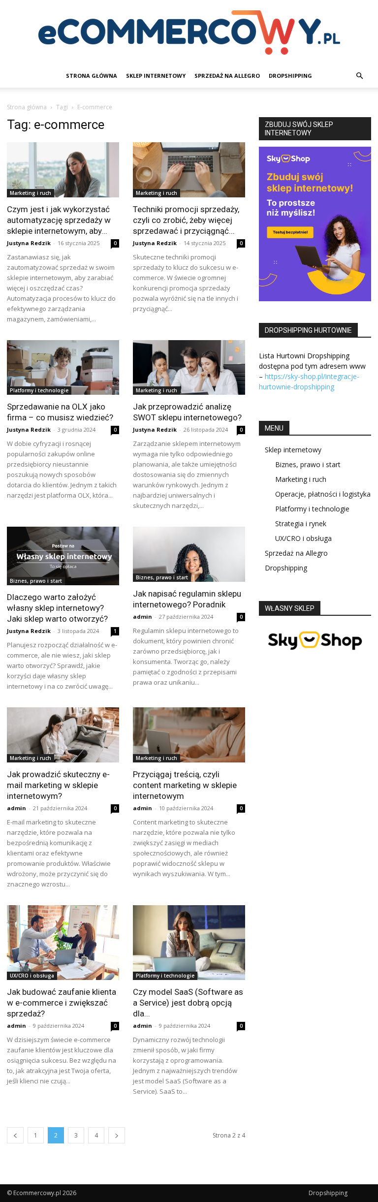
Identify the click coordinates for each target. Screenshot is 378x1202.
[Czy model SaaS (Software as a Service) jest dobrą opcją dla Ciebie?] (189, 942)
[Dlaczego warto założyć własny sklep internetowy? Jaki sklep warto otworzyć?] (63, 556)
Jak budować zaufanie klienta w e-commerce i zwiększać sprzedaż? (61, 1002)
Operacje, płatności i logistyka (323, 494)
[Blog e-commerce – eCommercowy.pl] (189, 32)
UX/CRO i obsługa (32, 975)
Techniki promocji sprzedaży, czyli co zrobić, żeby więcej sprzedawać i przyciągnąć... (186, 220)
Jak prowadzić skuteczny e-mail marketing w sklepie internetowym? (58, 785)
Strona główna (27, 107)
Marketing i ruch (30, 193)
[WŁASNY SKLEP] (315, 656)
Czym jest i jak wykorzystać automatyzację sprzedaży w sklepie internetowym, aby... (59, 220)
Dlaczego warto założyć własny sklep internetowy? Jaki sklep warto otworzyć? (57, 608)
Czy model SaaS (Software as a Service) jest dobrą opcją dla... (188, 1002)
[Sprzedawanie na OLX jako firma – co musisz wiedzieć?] (63, 367)
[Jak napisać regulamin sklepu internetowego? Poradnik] (189, 554)
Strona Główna (91, 75)
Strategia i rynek (300, 523)
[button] (359, 76)
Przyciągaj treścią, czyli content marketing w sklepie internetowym (185, 785)
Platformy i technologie (39, 390)
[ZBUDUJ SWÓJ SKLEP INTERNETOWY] (315, 224)
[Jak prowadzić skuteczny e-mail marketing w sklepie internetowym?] (63, 734)
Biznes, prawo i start (36, 580)
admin (142, 616)
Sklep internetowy (156, 75)
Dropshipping (290, 75)
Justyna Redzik (29, 243)
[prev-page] (15, 1135)
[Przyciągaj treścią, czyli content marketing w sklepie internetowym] (189, 734)
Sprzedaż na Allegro (227, 75)
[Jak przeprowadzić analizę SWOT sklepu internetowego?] (189, 367)
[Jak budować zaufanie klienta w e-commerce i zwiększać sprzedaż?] (63, 942)
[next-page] (116, 1135)
